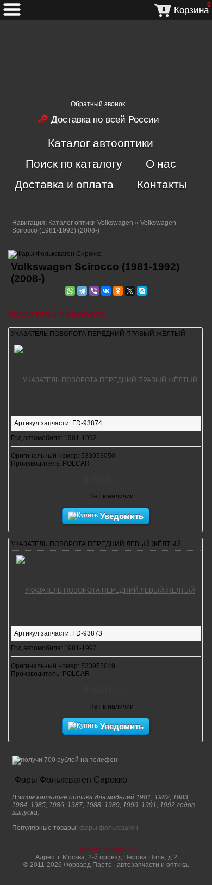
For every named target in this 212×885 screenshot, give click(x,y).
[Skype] (142, 291)
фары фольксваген (108, 828)
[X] (130, 291)
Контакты (162, 184)
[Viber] (94, 291)
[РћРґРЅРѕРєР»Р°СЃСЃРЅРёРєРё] (118, 291)
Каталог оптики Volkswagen (90, 223)
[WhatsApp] (70, 291)
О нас (161, 163)
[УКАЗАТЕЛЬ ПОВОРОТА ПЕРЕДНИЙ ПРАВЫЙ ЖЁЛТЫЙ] (106, 378)
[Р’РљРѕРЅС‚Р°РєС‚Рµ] (106, 291)
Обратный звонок (98, 104)
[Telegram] (82, 291)
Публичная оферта (106, 849)
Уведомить (121, 516)
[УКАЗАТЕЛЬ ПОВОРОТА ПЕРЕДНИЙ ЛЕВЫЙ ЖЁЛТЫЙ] (106, 588)
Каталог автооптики (100, 142)
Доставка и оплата (64, 184)
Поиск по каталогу (74, 163)
